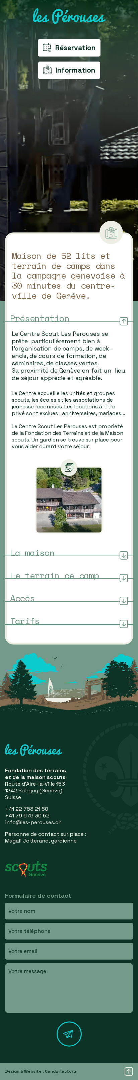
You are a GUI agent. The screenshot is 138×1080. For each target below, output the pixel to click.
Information (75, 70)
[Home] (69, 16)
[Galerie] (69, 500)
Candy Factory (60, 1071)
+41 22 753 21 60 (26, 808)
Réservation (75, 47)
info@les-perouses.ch (33, 822)
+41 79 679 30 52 (27, 815)
